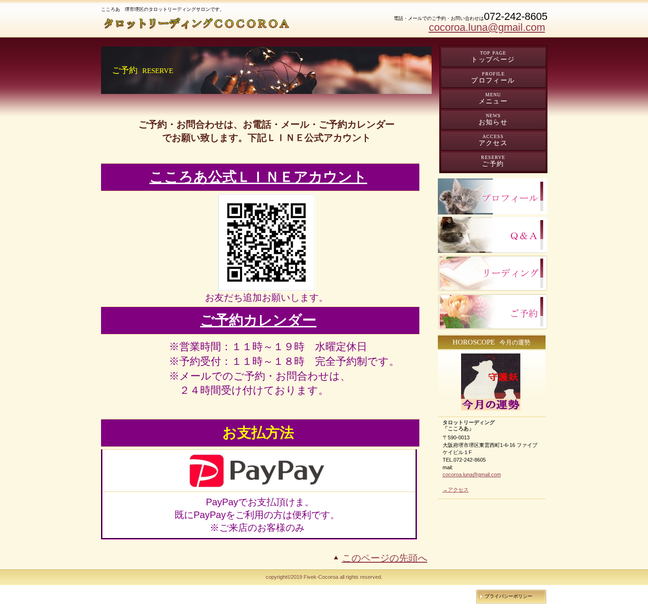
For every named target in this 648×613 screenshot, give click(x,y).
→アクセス (456, 489)
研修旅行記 (492, 235)
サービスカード (492, 273)
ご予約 (492, 312)
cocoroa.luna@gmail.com (487, 27)
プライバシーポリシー (508, 596)
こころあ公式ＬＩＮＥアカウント (258, 177)
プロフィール (492, 196)
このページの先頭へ (384, 558)
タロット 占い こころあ (198, 23)
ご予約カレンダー (258, 320)
